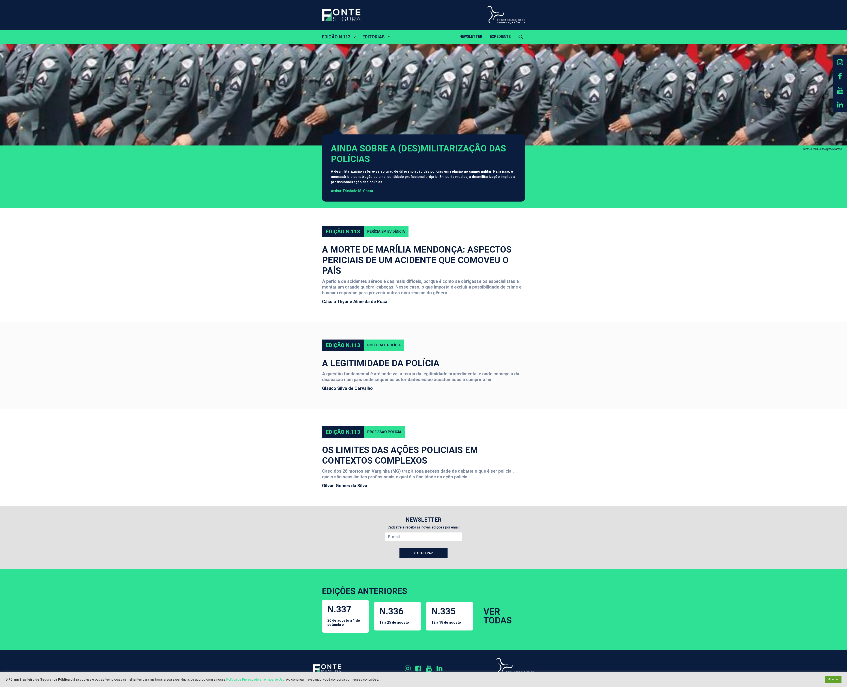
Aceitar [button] (833, 679)
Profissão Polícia (384, 432)
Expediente (500, 36)
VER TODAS (497, 616)
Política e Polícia (384, 345)
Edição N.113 (343, 231)
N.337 (343, 615)
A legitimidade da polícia (380, 363)
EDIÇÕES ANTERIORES (364, 591)
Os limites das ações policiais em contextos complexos (400, 455)
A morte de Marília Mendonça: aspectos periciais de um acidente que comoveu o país (417, 260)
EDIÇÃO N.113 (336, 37)
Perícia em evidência (386, 231)
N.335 (446, 615)
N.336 (394, 615)
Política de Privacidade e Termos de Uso (255, 679)
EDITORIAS (373, 37)
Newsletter (470, 36)
